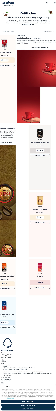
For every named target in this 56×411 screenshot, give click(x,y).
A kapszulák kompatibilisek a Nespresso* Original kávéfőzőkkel (19, 367)
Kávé (2, 363)
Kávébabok (7, 364)
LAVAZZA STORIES (5, 377)
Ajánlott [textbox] (51, 31)
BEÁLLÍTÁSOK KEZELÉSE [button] (28, 405)
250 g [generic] (41, 282)
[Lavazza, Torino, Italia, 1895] (7, 3)
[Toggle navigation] (54, 3)
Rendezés (46, 31)
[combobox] (51, 31)
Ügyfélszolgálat (7, 350)
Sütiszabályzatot (10, 398)
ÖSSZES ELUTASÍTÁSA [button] (28, 408)
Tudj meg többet (40, 155)
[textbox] (4, 60)
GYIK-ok (3, 384)
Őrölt (5, 366)
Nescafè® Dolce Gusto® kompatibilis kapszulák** (16, 369)
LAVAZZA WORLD (5, 381)
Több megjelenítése (28, 24)
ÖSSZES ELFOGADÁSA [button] (28, 401)
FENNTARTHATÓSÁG (6, 379)
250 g (4, 60)
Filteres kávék (9, 31)
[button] (47, 3)
